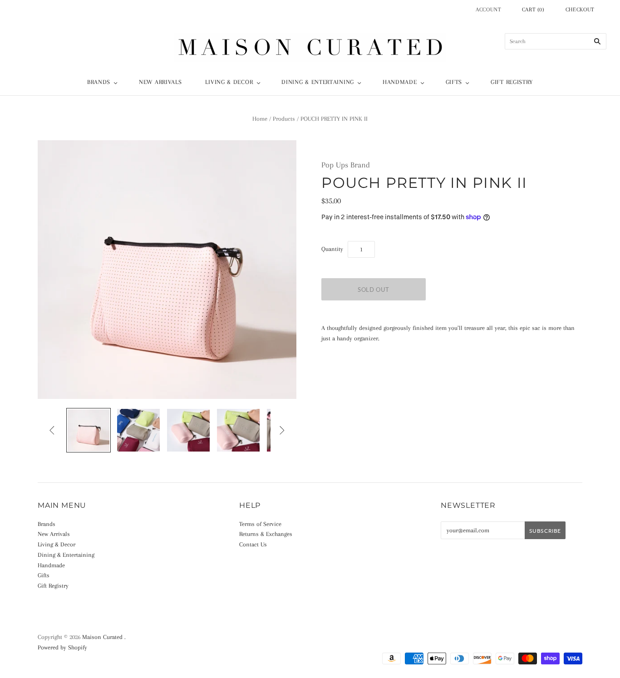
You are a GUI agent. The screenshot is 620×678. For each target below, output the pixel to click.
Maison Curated (102, 637)
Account (489, 9)
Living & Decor (229, 82)
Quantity (332, 249)
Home (259, 118)
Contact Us (253, 544)
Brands (98, 82)
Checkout (580, 9)
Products (284, 118)
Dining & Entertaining (317, 82)
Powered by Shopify (62, 647)
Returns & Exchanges (265, 534)
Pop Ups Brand (345, 164)
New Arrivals (160, 82)
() (533, 9)
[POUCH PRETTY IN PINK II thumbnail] (88, 430)
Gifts (454, 82)
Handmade (400, 82)
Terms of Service (260, 524)
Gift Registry (512, 82)
